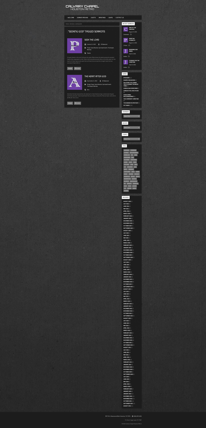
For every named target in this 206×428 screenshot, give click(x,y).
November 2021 (127, 340)
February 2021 (127, 362)
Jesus (136, 164)
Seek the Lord (91, 39)
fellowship (126, 159)
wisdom (129, 188)
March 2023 (126, 301)
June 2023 (126, 294)
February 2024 (127, 274)
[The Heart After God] (74, 88)
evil (132, 154)
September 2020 (128, 374)
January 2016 (127, 393)
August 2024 (127, 260)
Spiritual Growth (103, 47)
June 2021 (126, 352)
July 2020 (126, 376)
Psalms (89, 53)
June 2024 (126, 264)
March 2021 (126, 359)
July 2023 (126, 291)
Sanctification (94, 47)
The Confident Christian (131, 99)
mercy (125, 169)
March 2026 (126, 213)
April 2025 (126, 240)
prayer (125, 174)
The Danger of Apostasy (130, 103)
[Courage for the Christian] (125, 63)
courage (126, 152)
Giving (88, 84)
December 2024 (127, 250)
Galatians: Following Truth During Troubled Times (130, 84)
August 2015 (127, 406)
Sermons (72, 24)
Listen (78, 68)
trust (125, 185)
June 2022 (126, 323)
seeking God (78, 24)
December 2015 (127, 396)
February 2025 (127, 245)
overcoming (127, 171)
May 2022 (126, 325)
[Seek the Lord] (74, 52)
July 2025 (126, 233)
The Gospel (111, 47)
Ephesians (126, 77)
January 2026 (127, 218)
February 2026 (127, 216)
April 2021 (126, 357)
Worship (89, 49)
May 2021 (126, 354)
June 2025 (126, 235)
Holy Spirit (126, 164)
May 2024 (126, 267)
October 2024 (127, 255)
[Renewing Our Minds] (125, 52)
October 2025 (127, 225)
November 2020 (127, 369)
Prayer (89, 47)
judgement (129, 166)
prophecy (137, 174)
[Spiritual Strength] (125, 41)
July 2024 (126, 262)
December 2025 (127, 221)
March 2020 (126, 386)
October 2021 (127, 342)
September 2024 (128, 257)
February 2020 (127, 389)
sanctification (133, 181)
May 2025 (126, 238)
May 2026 (126, 208)
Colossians (126, 34)
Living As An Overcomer (130, 88)
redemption (127, 176)
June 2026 (126, 206)
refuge (132, 176)
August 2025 (127, 230)
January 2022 (127, 335)
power (137, 171)
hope (132, 164)
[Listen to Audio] (130, 34)
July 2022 (126, 320)
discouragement (134, 152)
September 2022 (128, 315)
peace (133, 171)
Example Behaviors (129, 80)
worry (134, 188)
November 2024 (127, 252)
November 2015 (127, 398)
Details (70, 68)
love (135, 166)
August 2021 (127, 347)
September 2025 (128, 228)
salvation (126, 181)
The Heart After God (95, 76)
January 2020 (127, 391)
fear (132, 157)
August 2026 (127, 201)
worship (126, 190)
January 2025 (127, 247)
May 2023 (126, 296)
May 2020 (126, 381)
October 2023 (127, 284)
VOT (125, 188)
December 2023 (127, 279)
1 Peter (125, 45)
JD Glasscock (104, 44)
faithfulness (127, 157)
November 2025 (127, 223)
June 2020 (126, 379)
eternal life (126, 154)
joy (125, 166)
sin (124, 183)
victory (134, 185)
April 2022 (126, 328)
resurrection (127, 178)
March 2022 (126, 330)
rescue (137, 176)
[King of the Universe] (125, 30)
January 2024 (127, 277)
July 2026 (126, 203)
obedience (131, 169)
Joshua (125, 56)
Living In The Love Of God (131, 90)
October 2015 (127, 401)
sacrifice (134, 178)
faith (136, 154)
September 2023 (128, 286)
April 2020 (126, 384)
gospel (125, 162)
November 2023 (127, 281)
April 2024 (126, 269)
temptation (135, 183)
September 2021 (128, 345)
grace (130, 162)
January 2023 (127, 306)
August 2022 (127, 318)
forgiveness (133, 159)
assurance (126, 150)
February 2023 (127, 303)
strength (129, 183)
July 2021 (126, 350)
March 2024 (126, 272)
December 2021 (127, 337)
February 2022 (127, 333)
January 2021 (127, 364)
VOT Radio (126, 105)
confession (133, 150)
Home (67, 24)
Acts (88, 89)
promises (131, 174)
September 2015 (128, 403)
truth (129, 185)
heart (134, 162)
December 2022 (127, 308)
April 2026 (126, 211)
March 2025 (126, 242)
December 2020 (127, 367)
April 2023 (126, 298)
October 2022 (127, 313)
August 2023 (127, 289)
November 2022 (127, 311)
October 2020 (127, 372)
